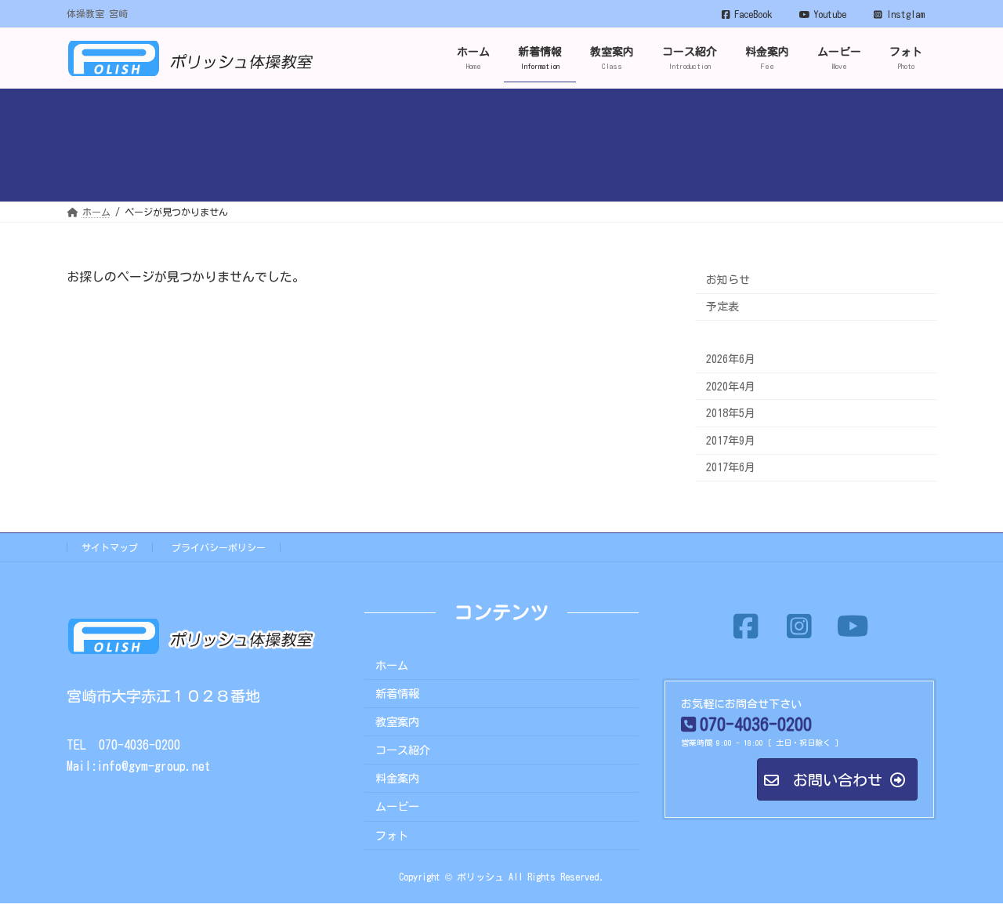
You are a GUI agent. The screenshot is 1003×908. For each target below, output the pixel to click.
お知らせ (728, 279)
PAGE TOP (963, 863)
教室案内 (397, 722)
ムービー (397, 806)
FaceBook (753, 14)
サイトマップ (109, 547)
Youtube (829, 14)
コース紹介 (402, 750)
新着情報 (397, 693)
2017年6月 (730, 468)
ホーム (391, 664)
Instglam (905, 14)
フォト (391, 835)
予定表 (722, 307)
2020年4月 (730, 386)
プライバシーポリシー (219, 547)
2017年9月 (730, 440)
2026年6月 (730, 359)
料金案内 (397, 778)
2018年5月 (730, 414)
